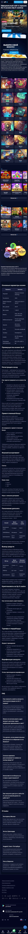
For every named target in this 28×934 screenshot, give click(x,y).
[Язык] (21, 920)
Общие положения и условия (8, 880)
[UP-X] (6, 2)
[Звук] (25, 919)
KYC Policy (4, 892)
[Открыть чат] (25, 927)
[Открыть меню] (2, 2)
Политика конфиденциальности (8, 885)
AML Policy (4, 889)
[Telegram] (7, 919)
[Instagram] (2, 919)
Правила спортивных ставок (8, 887)
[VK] (5, 919)
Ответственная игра (6, 883)
